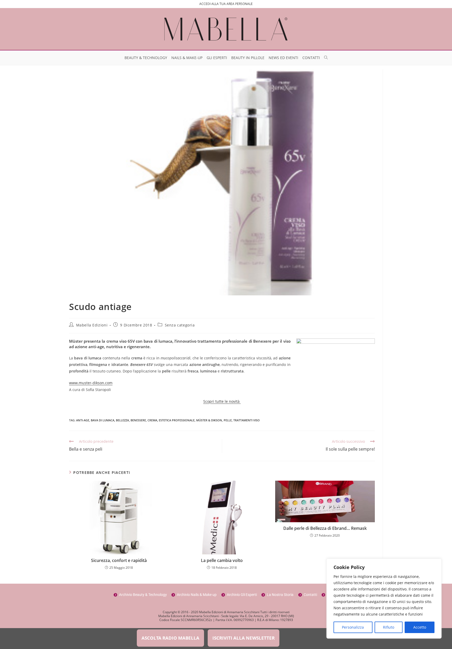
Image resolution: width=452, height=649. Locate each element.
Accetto (419, 627)
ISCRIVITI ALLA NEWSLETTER (243, 638)
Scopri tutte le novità (222, 401)
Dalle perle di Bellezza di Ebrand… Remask (325, 528)
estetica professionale (177, 420)
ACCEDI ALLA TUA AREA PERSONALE (226, 4)
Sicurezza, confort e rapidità (119, 560)
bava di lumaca (102, 420)
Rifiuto (388, 627)
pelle (228, 420)
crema (152, 420)
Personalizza (353, 627)
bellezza (122, 420)
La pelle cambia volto (222, 560)
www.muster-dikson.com (90, 382)
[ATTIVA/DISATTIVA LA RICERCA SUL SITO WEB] (326, 57)
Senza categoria (180, 325)
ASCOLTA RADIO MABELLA (170, 638)
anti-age (82, 420)
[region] (384, 599)
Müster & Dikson (209, 420)
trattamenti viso (246, 420)
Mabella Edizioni (92, 325)
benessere (138, 420)
